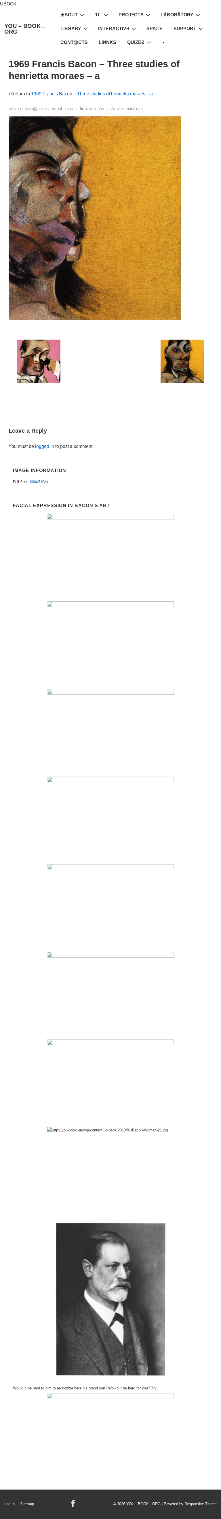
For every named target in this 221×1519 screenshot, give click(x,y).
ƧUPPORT (185, 28)
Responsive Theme (200, 1504)
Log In (9, 1504)
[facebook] (74, 1505)
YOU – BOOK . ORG (24, 29)
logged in (44, 446)
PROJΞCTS (131, 14)
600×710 (37, 482)
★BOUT (69, 14)
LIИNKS (107, 42)
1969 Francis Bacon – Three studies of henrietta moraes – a (92, 93)
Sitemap (27, 1504)
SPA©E (154, 28)
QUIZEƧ (135, 42)
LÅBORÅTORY (177, 14)
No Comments (130, 109)
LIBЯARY (70, 28)
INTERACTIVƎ (113, 28)
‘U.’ (98, 14)
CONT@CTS (74, 42)
